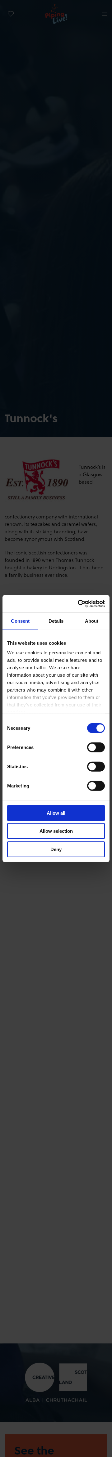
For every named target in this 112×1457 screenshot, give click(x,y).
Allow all (56, 812)
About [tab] (92, 620)
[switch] (96, 747)
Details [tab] (56, 620)
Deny (56, 849)
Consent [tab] (20, 620)
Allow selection (56, 831)
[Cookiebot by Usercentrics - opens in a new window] (79, 604)
